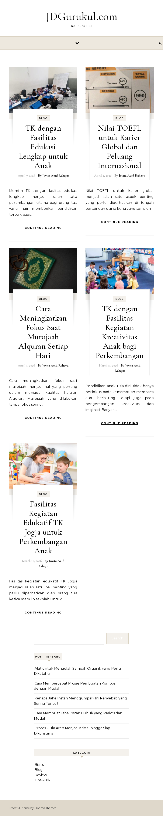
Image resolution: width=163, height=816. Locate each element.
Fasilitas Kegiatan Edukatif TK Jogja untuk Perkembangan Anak (43, 527)
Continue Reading (43, 228)
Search (117, 638)
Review (41, 775)
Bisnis (39, 765)
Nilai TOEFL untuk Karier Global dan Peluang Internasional (120, 146)
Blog (43, 118)
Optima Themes (45, 808)
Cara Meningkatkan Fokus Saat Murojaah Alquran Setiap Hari (43, 332)
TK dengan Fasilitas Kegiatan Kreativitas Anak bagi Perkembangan (120, 332)
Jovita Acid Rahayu (55, 175)
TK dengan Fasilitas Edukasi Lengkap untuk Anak (43, 146)
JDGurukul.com (81, 16)
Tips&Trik (42, 780)
